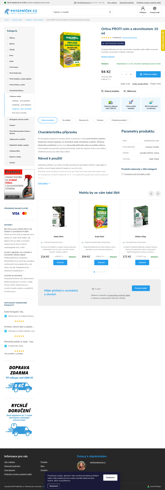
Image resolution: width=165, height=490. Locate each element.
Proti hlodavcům (15, 73)
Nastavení (54, 486)
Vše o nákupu (112, 3)
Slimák (12, 50)
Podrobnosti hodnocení (129, 38)
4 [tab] (100, 271)
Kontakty (44, 470)
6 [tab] (104, 271)
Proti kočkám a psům (17, 85)
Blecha (12, 44)
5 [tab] (102, 271)
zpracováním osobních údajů (119, 295)
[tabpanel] (58, 233)
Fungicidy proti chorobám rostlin (137, 174)
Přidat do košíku (150, 74)
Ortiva (156, 153)
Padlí (151, 159)
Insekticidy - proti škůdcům (21, 105)
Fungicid (149, 147)
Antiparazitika (15, 151)
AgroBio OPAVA (146, 153)
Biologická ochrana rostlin (19, 119)
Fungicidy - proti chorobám (22, 109)
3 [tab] (98, 271)
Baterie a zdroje (15, 157)
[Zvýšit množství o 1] (131, 74)
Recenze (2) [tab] (83, 120)
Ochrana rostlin (15, 96)
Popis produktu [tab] (47, 120)
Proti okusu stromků (19, 113)
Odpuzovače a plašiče (17, 139)
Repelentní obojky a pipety (19, 145)
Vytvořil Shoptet (155, 487)
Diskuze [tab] (100, 120)
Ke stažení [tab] (67, 120)
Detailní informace (108, 57)
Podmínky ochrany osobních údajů (149, 3)
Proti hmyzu (14, 67)
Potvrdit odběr (141, 288)
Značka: (140, 84)
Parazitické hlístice (16, 91)
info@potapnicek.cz (98, 462)
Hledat (110, 12)
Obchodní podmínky (127, 3)
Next (158, 193)
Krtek (11, 61)
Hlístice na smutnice (13, 276)
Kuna (11, 55)
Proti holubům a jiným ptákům (20, 79)
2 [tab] (96, 271)
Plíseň (156, 159)
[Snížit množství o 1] (122, 74)
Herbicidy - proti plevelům (21, 101)
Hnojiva (12, 125)
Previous (151, 193)
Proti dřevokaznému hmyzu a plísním (20, 132)
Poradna (44, 462)
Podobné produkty (119, 120)
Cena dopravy (9, 470)
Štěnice (12, 38)
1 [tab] (94, 271)
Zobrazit (60, 262)
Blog (42, 466)
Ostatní (12, 163)
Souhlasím (110, 477)
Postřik (156, 147)
